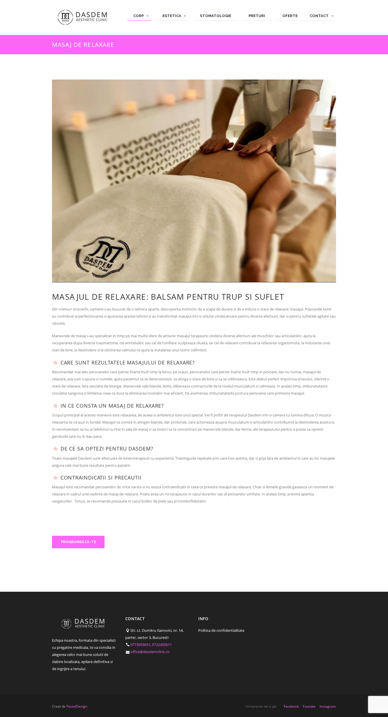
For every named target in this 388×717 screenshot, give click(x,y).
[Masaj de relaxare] (194, 181)
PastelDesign (76, 706)
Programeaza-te (78, 542)
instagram (328, 706)
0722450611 (162, 644)
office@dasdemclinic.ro (150, 651)
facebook (291, 706)
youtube (309, 706)
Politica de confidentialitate (221, 630)
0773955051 (140, 644)
